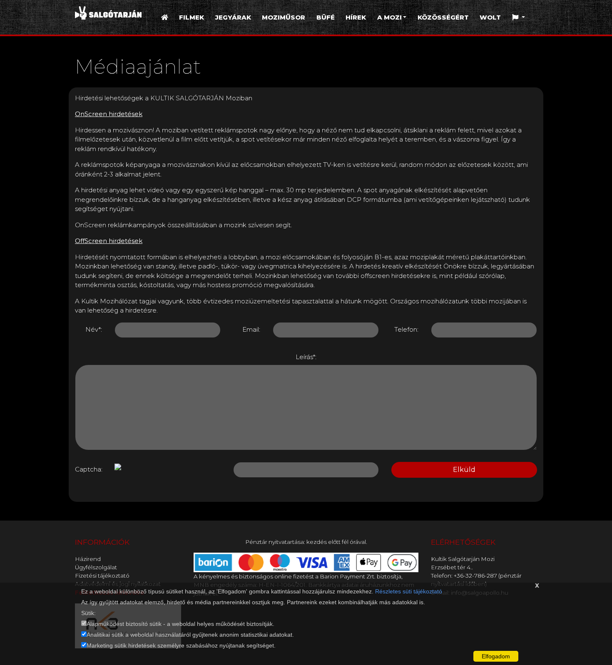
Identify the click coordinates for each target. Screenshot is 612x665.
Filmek (191, 17)
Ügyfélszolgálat (96, 567)
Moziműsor (283, 17)
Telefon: (406, 329)
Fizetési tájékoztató (102, 575)
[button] (518, 18)
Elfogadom (496, 656)
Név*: (93, 329)
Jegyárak (233, 17)
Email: (251, 329)
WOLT (490, 17)
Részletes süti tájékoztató (408, 591)
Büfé (325, 17)
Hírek (356, 17)
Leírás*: (306, 357)
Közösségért (443, 17)
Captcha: (88, 469)
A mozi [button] (389, 17)
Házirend (88, 559)
